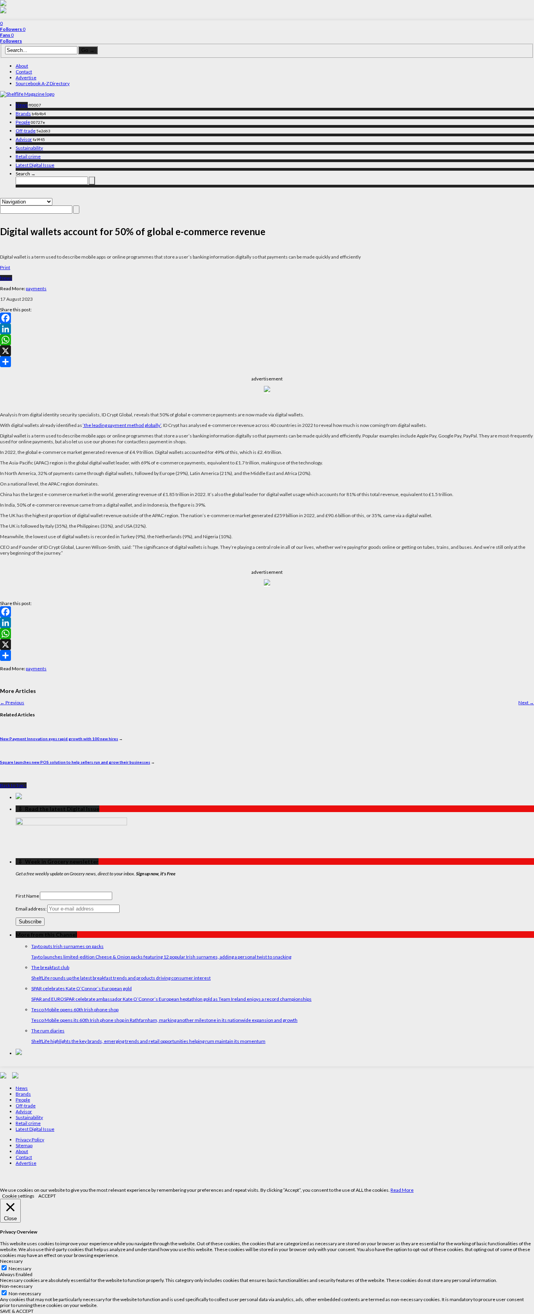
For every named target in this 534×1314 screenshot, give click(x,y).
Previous (12, 702)
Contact (24, 72)
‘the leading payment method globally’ (122, 425)
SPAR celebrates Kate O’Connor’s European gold (81, 988)
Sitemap (24, 1145)
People (23, 122)
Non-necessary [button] (16, 1286)
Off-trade (26, 131)
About (22, 66)
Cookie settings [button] (18, 1196)
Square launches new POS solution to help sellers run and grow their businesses (75, 762)
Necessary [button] (11, 1261)
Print (5, 267)
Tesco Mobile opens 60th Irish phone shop (74, 1009)
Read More (402, 1190)
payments (36, 288)
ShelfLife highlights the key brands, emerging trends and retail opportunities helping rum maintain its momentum (148, 1041)
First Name (27, 896)
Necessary (20, 1268)
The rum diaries (48, 1031)
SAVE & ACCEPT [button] (17, 1311)
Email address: (31, 909)
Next (526, 702)
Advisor (24, 139)
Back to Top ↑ (13, 785)
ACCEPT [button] (47, 1196)
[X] (267, 350)
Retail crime (28, 156)
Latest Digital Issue (35, 165)
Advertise (26, 77)
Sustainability (29, 148)
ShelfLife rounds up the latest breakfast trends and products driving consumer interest (121, 978)
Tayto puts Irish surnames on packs (67, 946)
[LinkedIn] (267, 328)
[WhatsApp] (267, 339)
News (22, 105)
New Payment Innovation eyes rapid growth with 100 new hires (59, 738)
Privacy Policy (30, 1140)
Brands (23, 113)
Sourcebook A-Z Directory (43, 83)
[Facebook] (267, 317)
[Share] (267, 361)
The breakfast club (50, 967)
